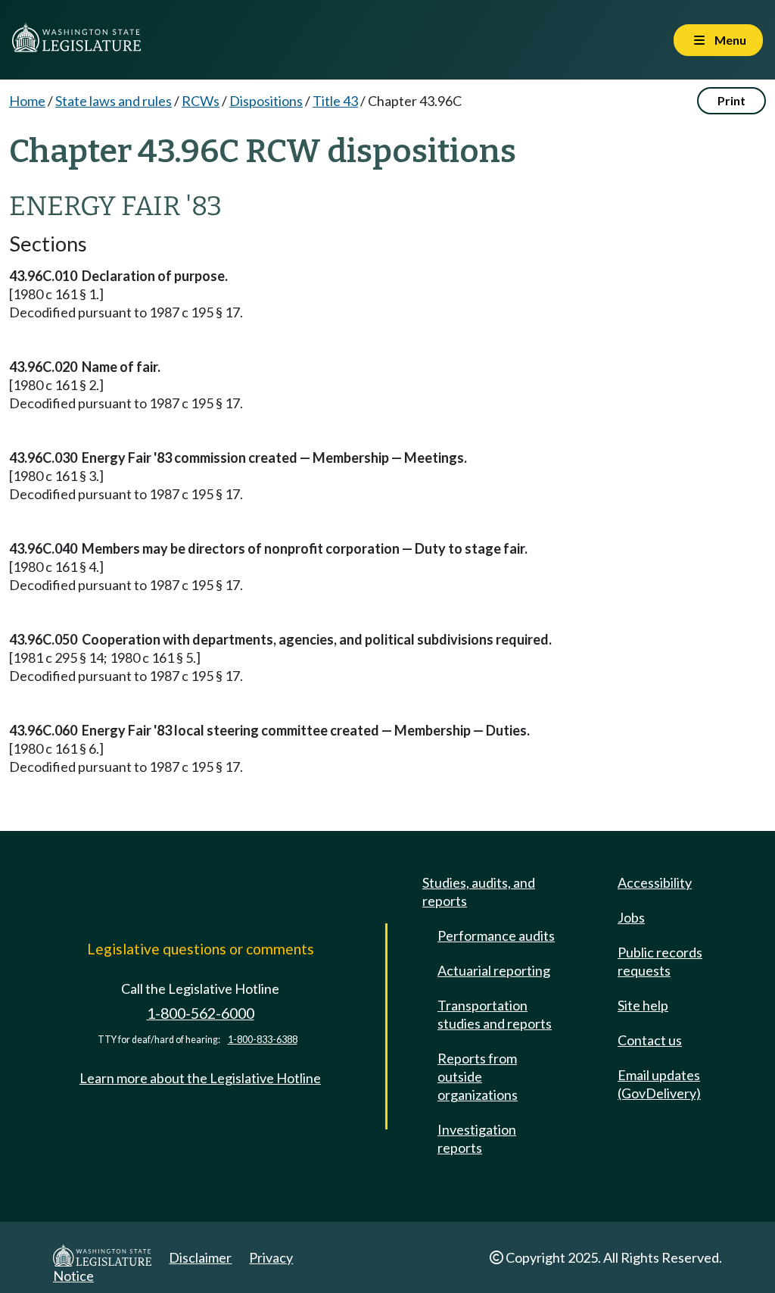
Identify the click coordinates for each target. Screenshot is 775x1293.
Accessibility (655, 882)
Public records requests (660, 961)
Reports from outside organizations (477, 1076)
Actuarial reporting (493, 970)
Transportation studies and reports (494, 1014)
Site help (643, 1005)
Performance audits (496, 935)
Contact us (650, 1040)
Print (731, 100)
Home (27, 100)
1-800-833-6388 (262, 1039)
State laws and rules (113, 100)
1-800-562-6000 (200, 1013)
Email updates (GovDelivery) (659, 1084)
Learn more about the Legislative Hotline (200, 1078)
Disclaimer (200, 1257)
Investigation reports (476, 1138)
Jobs (631, 917)
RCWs (200, 100)
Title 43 (335, 100)
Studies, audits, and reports (478, 891)
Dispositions (266, 100)
